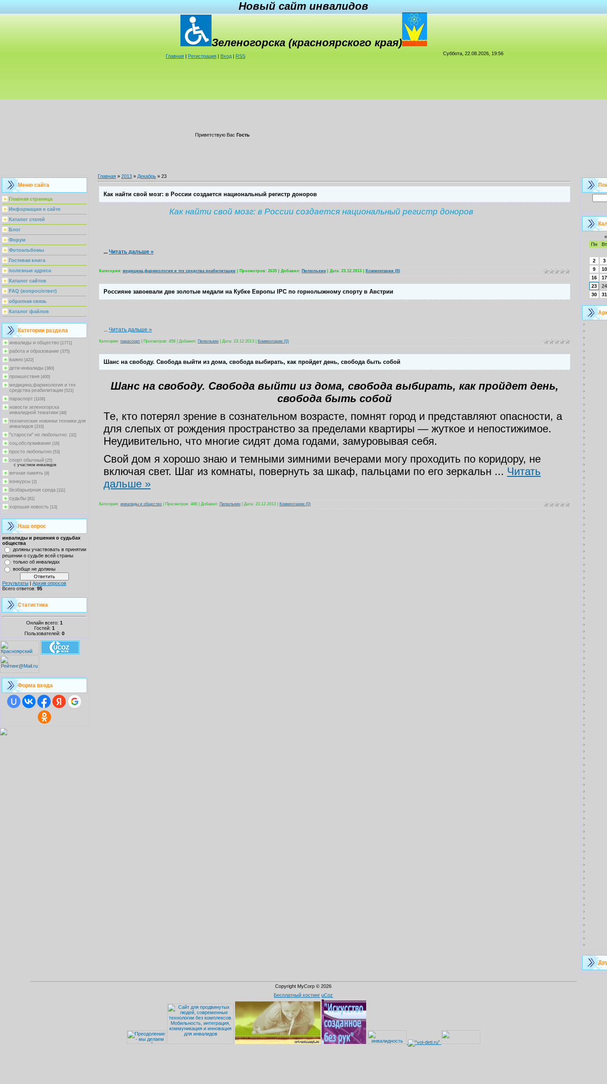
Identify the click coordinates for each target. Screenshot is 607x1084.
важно (16, 359)
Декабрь (146, 176)
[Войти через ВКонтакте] (29, 701)
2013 (126, 176)
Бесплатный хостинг (297, 995)
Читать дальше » (131, 252)
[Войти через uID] (13, 701)
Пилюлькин (314, 271)
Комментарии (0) (383, 271)
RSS (240, 56)
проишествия (24, 376)
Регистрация (202, 56)
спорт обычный (26, 460)
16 (594, 277)
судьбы (17, 498)
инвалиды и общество (34, 342)
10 (604, 269)
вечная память (26, 473)
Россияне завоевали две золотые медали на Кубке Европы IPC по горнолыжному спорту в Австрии (248, 291)
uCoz (327, 995)
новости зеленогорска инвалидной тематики (34, 409)
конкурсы (20, 481)
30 (594, 294)
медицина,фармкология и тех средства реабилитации (42, 387)
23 (594, 286)
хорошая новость (29, 506)
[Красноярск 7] (3, 733)
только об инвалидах (36, 561)
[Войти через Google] (75, 701)
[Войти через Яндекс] (59, 701)
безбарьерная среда (32, 489)
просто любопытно (30, 451)
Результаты (15, 583)
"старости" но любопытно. (38, 434)
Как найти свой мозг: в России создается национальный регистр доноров (210, 194)
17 (604, 277)
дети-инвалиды (26, 368)
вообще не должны (34, 569)
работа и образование (34, 351)
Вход (226, 56)
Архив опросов (49, 583)
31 (604, 294)
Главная (175, 56)
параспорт (21, 398)
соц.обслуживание (30, 443)
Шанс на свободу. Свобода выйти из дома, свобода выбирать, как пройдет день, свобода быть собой (252, 362)
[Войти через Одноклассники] (44, 717)
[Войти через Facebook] (44, 701)
